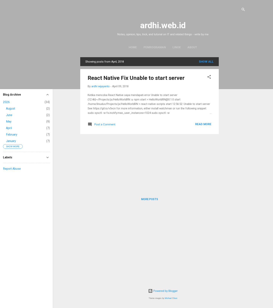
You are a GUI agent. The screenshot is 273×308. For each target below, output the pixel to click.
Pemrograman (155, 47)
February (11, 134)
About (192, 47)
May (9, 121)
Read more (203, 124)
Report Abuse (12, 168)
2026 (6, 102)
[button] (209, 77)
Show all (206, 61)
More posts (149, 199)
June (9, 115)
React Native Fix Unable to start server (136, 78)
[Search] (243, 10)
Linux (177, 47)
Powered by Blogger (165, 291)
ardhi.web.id (163, 25)
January (11, 141)
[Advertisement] (234, 113)
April (9, 128)
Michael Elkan (171, 298)
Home (133, 47)
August (10, 108)
